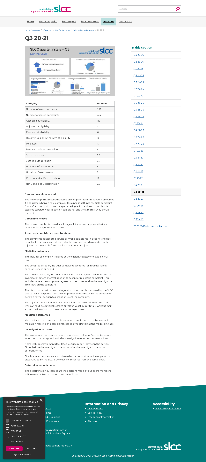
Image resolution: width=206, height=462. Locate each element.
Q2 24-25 (139, 89)
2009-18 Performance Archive (150, 226)
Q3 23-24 (139, 109)
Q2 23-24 (139, 116)
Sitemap (92, 421)
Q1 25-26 (138, 68)
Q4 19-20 (138, 212)
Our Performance (62, 30)
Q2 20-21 (138, 199)
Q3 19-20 (138, 219)
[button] (24, 454)
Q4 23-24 (139, 103)
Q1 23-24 (138, 123)
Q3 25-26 (139, 55)
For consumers (90, 21)
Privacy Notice (95, 408)
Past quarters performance (83, 30)
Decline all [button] (33, 448)
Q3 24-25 (139, 82)
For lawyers (69, 21)
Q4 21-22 (138, 157)
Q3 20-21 (139, 192)
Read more (25, 414)
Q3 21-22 (138, 164)
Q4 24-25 (139, 75)
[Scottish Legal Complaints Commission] (50, 8)
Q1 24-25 (138, 96)
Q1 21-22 (138, 178)
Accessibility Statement (168, 408)
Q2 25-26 (139, 61)
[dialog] (24, 428)
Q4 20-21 (138, 185)
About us (108, 21)
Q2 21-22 (138, 171)
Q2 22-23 (139, 144)
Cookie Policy (94, 413)
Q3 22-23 (139, 137)
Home (30, 21)
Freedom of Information (100, 417)
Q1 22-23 (138, 151)
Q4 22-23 (139, 130)
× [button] (41, 400)
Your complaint (48, 21)
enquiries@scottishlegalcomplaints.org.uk (48, 445)
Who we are (47, 30)
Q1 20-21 (138, 205)
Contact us (125, 21)
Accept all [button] (14, 448)
